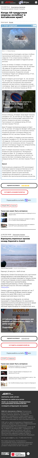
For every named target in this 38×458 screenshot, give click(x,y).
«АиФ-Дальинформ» (20, 268)
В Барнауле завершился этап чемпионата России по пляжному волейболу (20, 366)
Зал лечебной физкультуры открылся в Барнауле (22, 383)
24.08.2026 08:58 (6, 234)
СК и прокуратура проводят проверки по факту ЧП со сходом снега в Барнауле (21, 219)
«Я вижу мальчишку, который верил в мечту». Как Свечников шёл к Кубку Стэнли (22, 378)
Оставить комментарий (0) (14, 192)
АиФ (6, 51)
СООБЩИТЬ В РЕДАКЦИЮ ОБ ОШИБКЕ (14, 406)
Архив (11, 22)
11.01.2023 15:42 (5, 7)
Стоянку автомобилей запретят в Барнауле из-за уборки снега (17, 103)
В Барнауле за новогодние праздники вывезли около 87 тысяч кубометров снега (21, 225)
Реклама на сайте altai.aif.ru (12, 399)
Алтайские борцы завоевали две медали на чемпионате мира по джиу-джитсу (18, 321)
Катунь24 (5, 287)
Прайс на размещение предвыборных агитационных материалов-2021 (15, 402)
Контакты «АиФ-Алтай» (10, 397)
